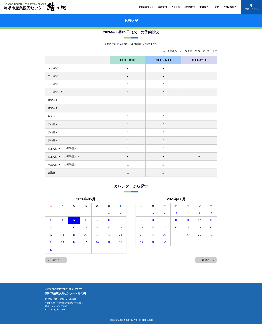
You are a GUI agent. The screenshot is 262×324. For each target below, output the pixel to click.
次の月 (205, 260)
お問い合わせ (229, 7)
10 (51, 227)
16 (120, 227)
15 (109, 227)
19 (74, 235)
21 (97, 235)
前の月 (56, 260)
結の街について (146, 7)
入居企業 (175, 7)
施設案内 (162, 7)
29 (109, 242)
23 (120, 235)
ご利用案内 (189, 7)
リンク (216, 7)
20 (85, 235)
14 (97, 227)
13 (85, 227)
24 (51, 242)
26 (74, 242)
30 (120, 242)
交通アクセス (251, 9)
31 (51, 250)
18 (62, 235)
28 (97, 242)
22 (109, 235)
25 (62, 242)
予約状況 (204, 7)
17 (51, 235)
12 (74, 227)
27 (85, 242)
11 (62, 227)
